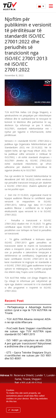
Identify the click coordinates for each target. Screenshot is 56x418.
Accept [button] (15, 409)
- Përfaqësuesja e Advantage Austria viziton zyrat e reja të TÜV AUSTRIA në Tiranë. (28, 310)
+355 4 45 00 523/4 (31, 382)
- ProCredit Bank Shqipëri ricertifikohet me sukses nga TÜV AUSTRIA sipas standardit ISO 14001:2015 (28, 331)
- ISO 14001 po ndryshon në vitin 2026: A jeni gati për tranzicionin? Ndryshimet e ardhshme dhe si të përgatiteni (28, 343)
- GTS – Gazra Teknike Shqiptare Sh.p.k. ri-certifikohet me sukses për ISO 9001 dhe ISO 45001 (28, 355)
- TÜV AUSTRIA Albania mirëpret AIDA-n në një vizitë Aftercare (28, 320)
